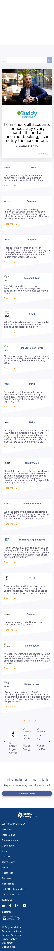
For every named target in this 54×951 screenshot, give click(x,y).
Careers (6, 856)
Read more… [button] (43, 153)
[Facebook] (10, 906)
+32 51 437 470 (10, 894)
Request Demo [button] (27, 793)
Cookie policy (9, 946)
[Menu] (50, 4)
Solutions (7, 829)
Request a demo (10, 840)
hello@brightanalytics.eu (15, 889)
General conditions (12, 931)
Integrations (8, 835)
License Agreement (12, 935)
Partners (6, 878)
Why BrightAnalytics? (13, 824)
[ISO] (11, 919)
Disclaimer (7, 943)
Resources (7, 872)
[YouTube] (24, 906)
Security (6, 867)
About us (6, 851)
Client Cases (8, 862)
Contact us (8, 845)
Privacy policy (9, 939)
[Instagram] (16, 906)
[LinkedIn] (3, 906)
